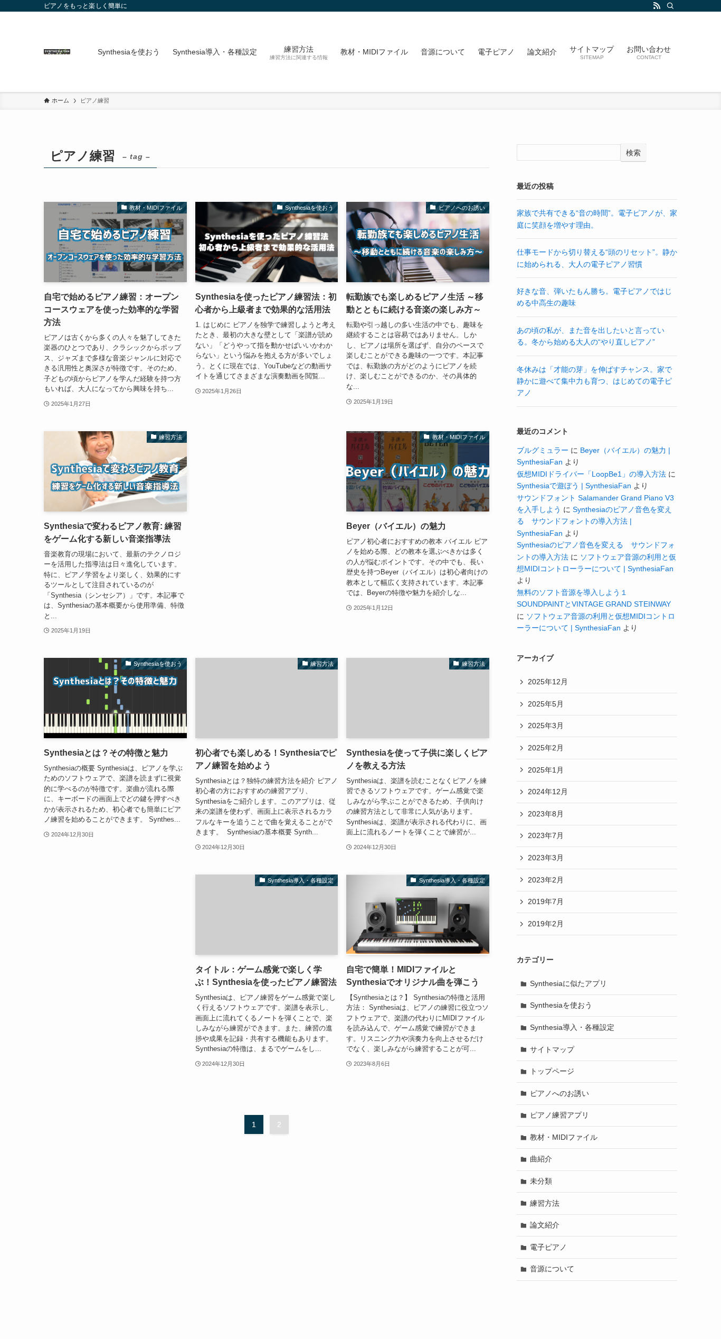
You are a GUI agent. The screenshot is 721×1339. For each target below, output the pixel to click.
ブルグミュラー (542, 450)
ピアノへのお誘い (559, 1093)
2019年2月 (546, 923)
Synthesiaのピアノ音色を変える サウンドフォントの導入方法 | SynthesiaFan (594, 521)
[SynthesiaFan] (57, 51)
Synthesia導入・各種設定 (572, 1027)
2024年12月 (548, 791)
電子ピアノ (548, 1247)
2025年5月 (546, 704)
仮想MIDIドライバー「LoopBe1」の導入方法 (591, 474)
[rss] (656, 6)
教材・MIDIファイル (563, 1137)
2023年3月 (546, 857)
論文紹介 (544, 1225)
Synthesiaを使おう (561, 1005)
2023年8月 (546, 814)
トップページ (552, 1071)
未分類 (541, 1181)
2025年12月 (548, 681)
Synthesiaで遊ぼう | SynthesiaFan (574, 485)
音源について (552, 1268)
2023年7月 (546, 835)
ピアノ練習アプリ (559, 1115)
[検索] (670, 6)
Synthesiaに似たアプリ (568, 983)
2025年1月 (546, 770)
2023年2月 (546, 880)
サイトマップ (552, 1049)
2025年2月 (546, 747)
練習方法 (544, 1203)
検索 (633, 152)
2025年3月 (546, 725)
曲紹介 (541, 1159)
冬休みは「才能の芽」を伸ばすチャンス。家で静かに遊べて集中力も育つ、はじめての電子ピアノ (594, 381)
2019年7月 (546, 901)
